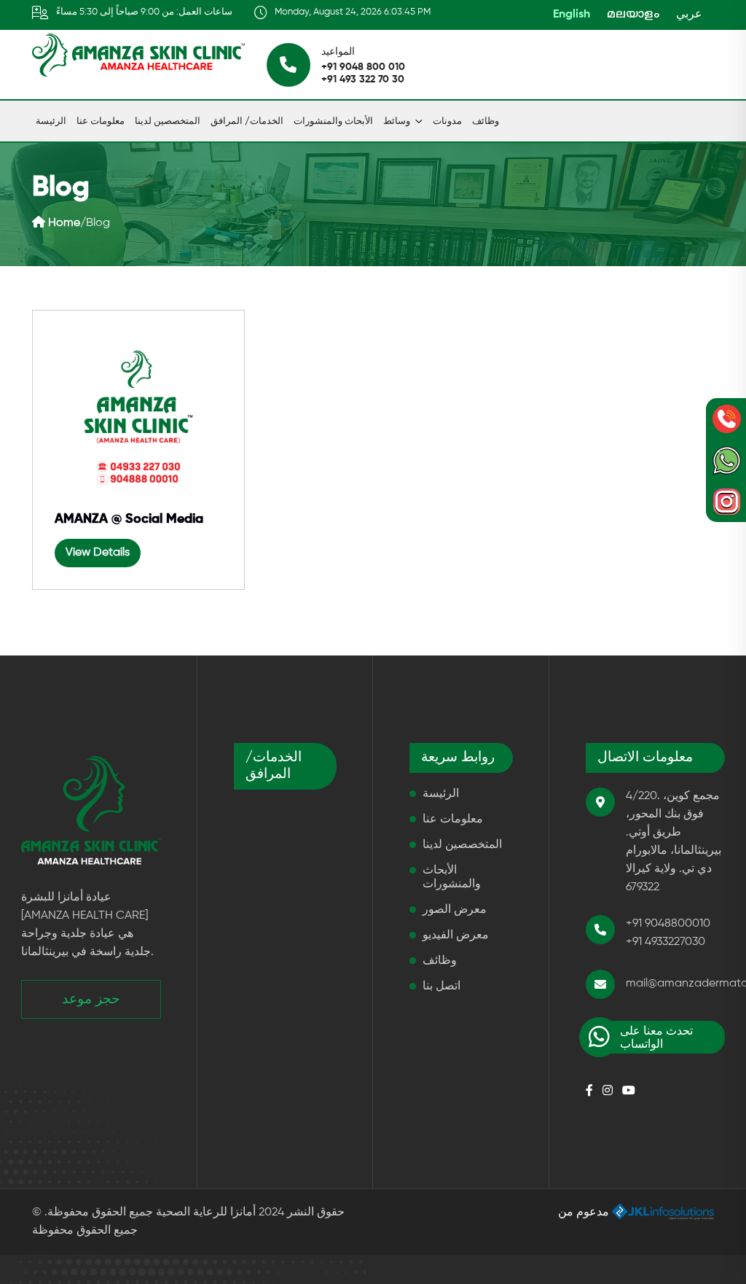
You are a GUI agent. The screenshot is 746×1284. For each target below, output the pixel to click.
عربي (689, 14)
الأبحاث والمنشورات (333, 121)
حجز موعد (91, 999)
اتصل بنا (441, 986)
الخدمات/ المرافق (247, 121)
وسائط (396, 121)
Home (62, 223)
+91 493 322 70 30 (362, 79)
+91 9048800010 (668, 924)
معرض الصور (455, 910)
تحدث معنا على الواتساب (656, 1038)
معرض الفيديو (456, 935)
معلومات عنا (100, 121)
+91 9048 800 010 (363, 67)
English (571, 14)
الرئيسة (51, 121)
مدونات (447, 121)
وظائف (485, 121)
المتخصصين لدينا (167, 121)
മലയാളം (633, 14)
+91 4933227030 (665, 942)
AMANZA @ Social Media (129, 519)
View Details (98, 553)
